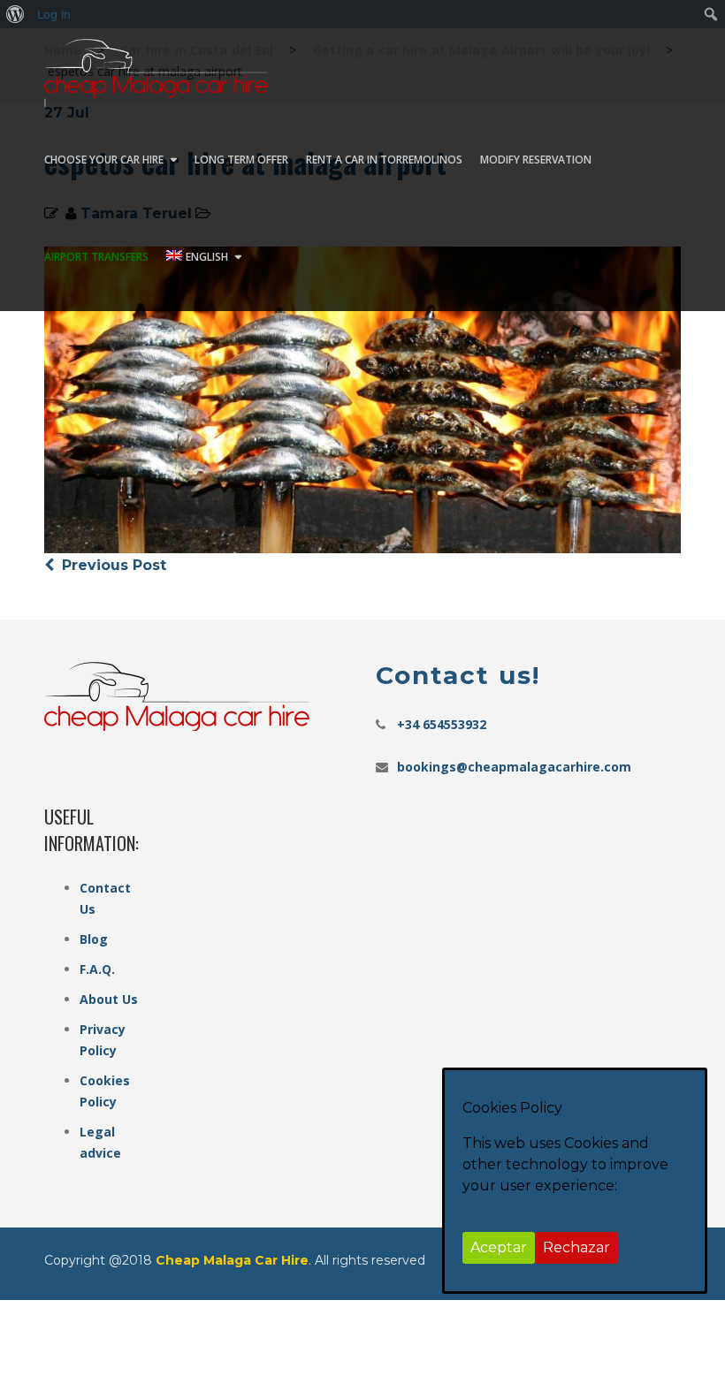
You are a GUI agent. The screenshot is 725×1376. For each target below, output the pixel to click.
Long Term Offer (241, 159)
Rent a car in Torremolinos (384, 159)
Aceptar (498, 1247)
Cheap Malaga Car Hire (232, 1260)
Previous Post (111, 565)
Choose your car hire (104, 159)
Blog (94, 939)
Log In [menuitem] (54, 14)
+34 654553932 (441, 724)
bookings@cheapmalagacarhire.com (514, 766)
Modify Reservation (535, 159)
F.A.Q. (97, 969)
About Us (109, 999)
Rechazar (576, 1247)
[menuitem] (15, 14)
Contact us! (458, 675)
